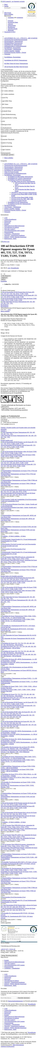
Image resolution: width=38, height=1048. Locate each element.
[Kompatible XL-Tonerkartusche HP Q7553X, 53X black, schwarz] (19, 915)
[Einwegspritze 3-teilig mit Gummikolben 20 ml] (15, 499)
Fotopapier (7, 212)
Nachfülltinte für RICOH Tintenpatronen (19, 204)
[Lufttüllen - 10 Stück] (7, 536)
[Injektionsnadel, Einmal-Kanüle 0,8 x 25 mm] (14, 552)
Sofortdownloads (12, 28)
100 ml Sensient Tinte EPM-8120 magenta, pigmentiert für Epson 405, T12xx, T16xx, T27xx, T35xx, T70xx (19, 848)
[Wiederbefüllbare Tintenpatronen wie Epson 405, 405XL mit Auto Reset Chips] (19, 517)
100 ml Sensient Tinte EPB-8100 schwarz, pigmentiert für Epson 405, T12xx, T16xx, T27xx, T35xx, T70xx (19, 829)
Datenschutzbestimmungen (15, 1001)
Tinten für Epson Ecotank (11, 172)
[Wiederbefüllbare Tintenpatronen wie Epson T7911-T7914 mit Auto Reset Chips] (19, 472)
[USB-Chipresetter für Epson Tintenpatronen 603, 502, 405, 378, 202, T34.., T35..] (19, 303)
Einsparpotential (8, 232)
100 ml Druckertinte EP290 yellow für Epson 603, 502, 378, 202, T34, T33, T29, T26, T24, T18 (18, 715)
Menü (6, 4)
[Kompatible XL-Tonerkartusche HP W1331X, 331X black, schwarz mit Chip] (19, 627)
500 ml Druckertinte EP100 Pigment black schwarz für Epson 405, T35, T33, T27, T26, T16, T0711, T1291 (18, 493)
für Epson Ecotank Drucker (19, 200)
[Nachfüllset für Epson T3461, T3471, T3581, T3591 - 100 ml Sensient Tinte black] (19, 688)
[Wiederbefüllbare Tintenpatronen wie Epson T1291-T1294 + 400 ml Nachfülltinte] (19, 855)
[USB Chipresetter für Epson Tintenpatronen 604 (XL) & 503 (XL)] (19, 637)
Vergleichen (4, 277)
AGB (5, 218)
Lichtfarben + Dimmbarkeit (12, 234)
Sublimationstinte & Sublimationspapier (15, 173)
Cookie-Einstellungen (10, 219)
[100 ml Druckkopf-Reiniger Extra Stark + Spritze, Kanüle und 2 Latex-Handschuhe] (19, 506)
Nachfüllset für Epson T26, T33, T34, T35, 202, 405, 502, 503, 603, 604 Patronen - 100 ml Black (18, 698)
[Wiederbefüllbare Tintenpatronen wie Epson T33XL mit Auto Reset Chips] (19, 528)
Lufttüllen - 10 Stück (20, 536)
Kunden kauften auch (13, 427)
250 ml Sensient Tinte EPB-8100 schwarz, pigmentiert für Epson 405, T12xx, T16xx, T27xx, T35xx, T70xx (19, 561)
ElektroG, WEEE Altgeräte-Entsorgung (15, 237)
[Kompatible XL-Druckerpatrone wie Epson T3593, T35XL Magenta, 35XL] (19, 784)
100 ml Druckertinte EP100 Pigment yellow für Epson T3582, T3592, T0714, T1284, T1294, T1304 (18, 455)
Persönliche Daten (13, 22)
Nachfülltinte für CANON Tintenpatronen (19, 178)
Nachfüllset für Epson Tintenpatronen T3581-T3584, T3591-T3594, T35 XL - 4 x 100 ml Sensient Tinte (18, 620)
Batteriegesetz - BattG (10, 238)
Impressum (7, 222)
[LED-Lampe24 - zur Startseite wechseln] (13, 1)
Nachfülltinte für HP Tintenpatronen (18, 202)
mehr (9, 309)
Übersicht (10, 20)
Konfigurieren (10, 1046)
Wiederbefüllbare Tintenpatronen (13, 168)
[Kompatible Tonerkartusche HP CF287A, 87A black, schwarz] (19, 862)
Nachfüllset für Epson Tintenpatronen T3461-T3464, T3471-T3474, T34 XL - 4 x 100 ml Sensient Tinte (18, 760)
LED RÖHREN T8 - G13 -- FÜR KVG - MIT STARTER (20, 164)
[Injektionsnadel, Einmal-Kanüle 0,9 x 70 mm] (14, 539)
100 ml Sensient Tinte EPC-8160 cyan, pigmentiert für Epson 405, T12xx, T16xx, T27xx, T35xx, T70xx (18, 838)
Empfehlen (4, 281)
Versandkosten (32, 1004)
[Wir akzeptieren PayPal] (5, 241)
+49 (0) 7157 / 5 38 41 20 (8, 949)
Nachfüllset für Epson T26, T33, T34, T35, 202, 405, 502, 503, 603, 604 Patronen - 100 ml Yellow (18, 647)
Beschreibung (4, 305)
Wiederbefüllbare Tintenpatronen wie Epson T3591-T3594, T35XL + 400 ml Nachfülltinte (17, 770)
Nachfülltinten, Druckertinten (12, 175)
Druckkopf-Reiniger (10, 205)
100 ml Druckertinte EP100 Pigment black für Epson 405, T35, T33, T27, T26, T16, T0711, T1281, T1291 (18, 465)
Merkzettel (11, 30)
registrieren (20, 17)
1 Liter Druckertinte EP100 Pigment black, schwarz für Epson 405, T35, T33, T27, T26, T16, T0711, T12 (18, 909)
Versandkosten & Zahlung (11, 227)
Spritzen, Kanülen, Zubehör (12, 208)
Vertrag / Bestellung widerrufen (9, 955)
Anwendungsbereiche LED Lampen (14, 230)
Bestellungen (11, 27)
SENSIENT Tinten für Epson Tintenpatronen (24, 192)
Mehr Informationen (18, 1045)
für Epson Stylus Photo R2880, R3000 (22, 197)
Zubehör (4, 427)
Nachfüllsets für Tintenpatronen (13, 170)
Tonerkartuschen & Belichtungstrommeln (15, 165)
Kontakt (6, 224)
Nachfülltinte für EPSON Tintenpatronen (19, 180)
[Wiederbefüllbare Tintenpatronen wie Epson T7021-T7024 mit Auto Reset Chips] (19, 568)
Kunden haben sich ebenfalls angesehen (12, 576)
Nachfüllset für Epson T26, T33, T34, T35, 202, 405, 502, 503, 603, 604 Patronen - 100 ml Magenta (18, 655)
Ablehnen (4, 1046)
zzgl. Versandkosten (13, 268)
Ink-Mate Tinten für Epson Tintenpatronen (23, 181)
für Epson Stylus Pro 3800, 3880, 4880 (22, 199)
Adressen (10, 24)
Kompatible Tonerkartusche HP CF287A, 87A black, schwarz (18, 863)
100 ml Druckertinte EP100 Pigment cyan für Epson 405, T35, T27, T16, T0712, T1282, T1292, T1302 (18, 446)
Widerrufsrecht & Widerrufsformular (14, 226)
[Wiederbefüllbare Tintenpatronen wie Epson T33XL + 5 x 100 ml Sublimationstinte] (19, 680)
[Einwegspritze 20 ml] (7, 549)
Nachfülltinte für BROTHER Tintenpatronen (20, 176)
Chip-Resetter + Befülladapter (12, 207)
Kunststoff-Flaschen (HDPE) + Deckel (15, 210)
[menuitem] (20, 4)
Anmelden (11, 17)
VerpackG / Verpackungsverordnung (14, 235)
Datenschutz (7, 221)
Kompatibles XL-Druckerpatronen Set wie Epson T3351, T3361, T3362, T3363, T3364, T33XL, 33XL (19, 872)
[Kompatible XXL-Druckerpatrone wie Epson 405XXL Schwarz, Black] (19, 669)
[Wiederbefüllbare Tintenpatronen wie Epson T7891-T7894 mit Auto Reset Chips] (19, 482)
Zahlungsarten (12, 25)
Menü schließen (8, 14)
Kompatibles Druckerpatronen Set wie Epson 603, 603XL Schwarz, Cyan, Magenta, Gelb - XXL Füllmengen (17, 751)
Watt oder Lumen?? (9, 229)
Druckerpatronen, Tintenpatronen (13, 167)
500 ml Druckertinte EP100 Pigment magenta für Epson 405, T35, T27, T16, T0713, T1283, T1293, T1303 (18, 806)
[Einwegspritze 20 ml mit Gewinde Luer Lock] (14, 544)
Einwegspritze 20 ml (19, 549)
